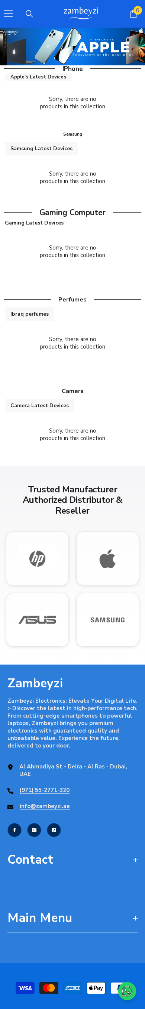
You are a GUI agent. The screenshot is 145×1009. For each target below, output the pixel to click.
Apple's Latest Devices (38, 77)
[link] (72, 46)
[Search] (29, 13)
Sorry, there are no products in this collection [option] (72, 102)
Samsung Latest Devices (41, 148)
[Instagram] (34, 830)
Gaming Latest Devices (34, 222)
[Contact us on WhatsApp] (127, 991)
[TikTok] (54, 830)
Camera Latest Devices (39, 405)
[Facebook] (14, 830)
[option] (72, 46)
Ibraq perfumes (29, 314)
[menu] (8, 13)
